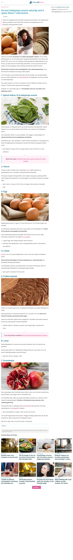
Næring (21, 477)
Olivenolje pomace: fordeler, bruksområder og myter (27, 481)
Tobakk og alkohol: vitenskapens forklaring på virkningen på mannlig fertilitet (9, 481)
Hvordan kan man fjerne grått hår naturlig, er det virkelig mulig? (45, 481)
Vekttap (21, 453)
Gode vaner (40, 453)
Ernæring (3, 453)
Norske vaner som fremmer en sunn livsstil (9, 456)
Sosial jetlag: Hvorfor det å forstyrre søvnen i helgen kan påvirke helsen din (45, 457)
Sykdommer (58, 453)
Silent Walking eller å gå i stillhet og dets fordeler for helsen (63, 481)
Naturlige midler (5, 7)
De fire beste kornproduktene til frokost (35, 335)
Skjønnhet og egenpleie (43, 477)
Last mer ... (36, 487)
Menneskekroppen (6, 477)
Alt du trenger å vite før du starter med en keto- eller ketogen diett (27, 457)
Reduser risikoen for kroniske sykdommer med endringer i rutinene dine (63, 457)
